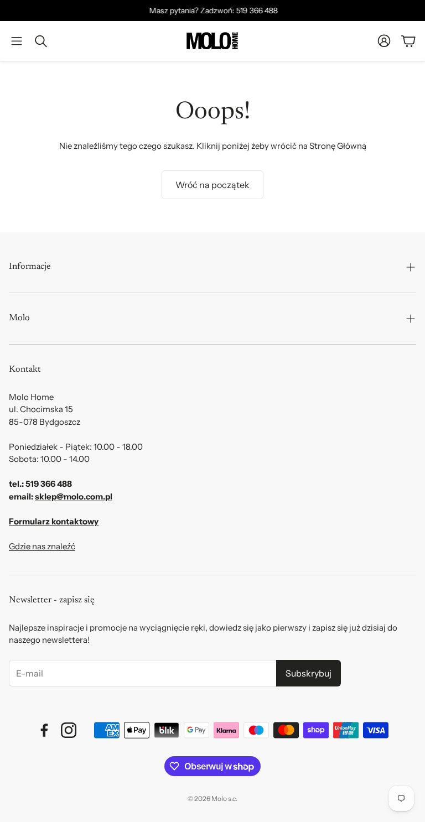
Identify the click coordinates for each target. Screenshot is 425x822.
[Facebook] (44, 730)
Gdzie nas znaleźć (42, 546)
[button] (16, 41)
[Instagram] (68, 730)
